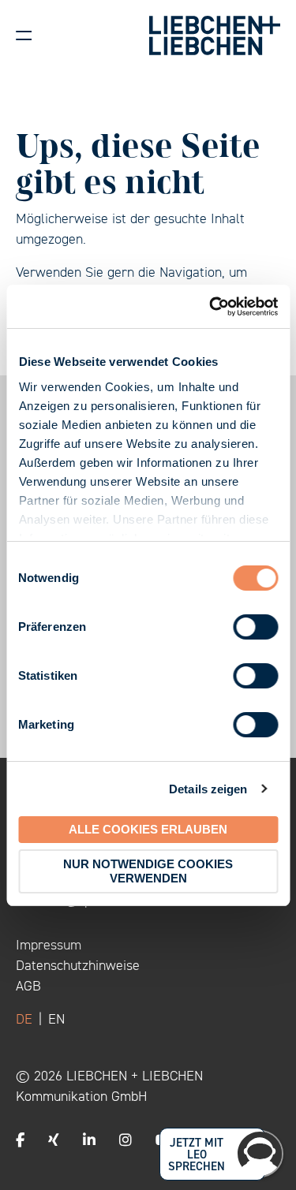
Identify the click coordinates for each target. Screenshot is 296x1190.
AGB (28, 985)
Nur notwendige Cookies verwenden (148, 871)
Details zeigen (208, 789)
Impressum (48, 944)
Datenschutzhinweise (78, 965)
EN (56, 1019)
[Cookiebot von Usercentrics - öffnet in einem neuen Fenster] (211, 307)
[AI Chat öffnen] (259, 1153)
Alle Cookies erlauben (148, 829)
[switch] (255, 627)
